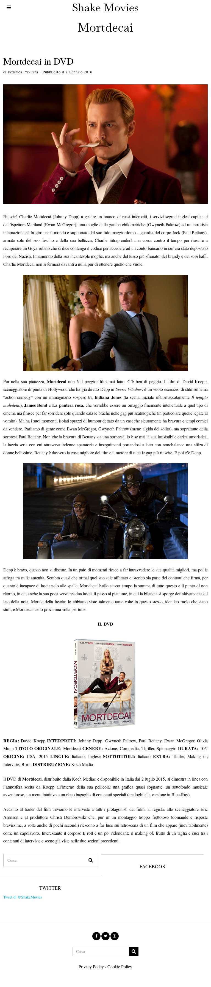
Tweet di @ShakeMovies (22, 897)
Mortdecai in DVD (38, 61)
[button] (90, 860)
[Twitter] (105, 936)
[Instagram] (114, 936)
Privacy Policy (91, 966)
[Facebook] (96, 936)
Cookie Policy (119, 966)
